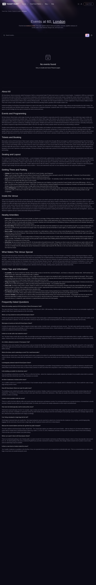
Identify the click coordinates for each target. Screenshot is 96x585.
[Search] (78, 4)
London (59, 22)
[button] (48, 35)
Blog (46, 4)
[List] (87, 35)
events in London (30, 25)
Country (24, 4)
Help (52, 4)
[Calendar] (91, 35)
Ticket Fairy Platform (35, 4)
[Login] (81, 4)
